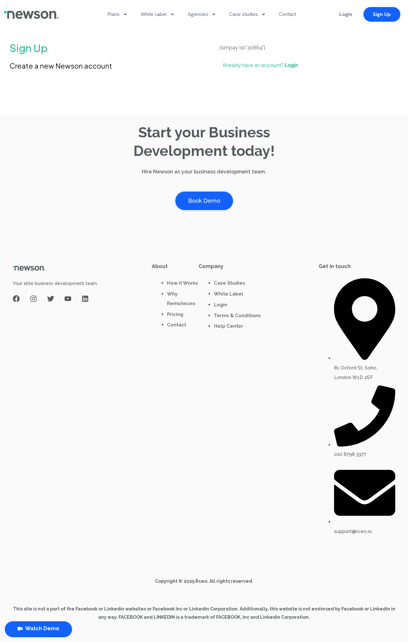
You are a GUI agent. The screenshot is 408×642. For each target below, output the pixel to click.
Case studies (243, 14)
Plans (113, 14)
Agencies (198, 14)
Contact (287, 14)
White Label (154, 14)
